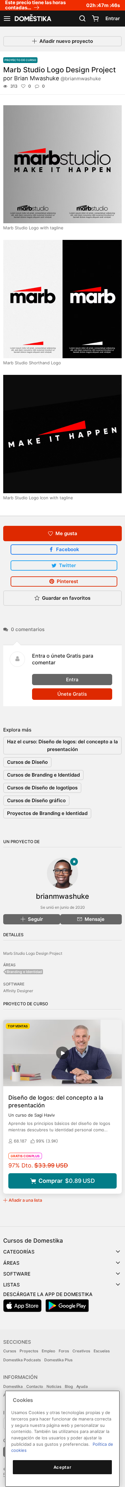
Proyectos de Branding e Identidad (47, 813)
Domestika (13, 1386)
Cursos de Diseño (27, 762)
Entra (72, 679)
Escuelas (102, 1351)
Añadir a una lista (25, 1200)
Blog (69, 1386)
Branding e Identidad (24, 971)
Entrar (112, 18)
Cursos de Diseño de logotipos (42, 788)
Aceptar (62, 1467)
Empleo (48, 1351)
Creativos (81, 1351)
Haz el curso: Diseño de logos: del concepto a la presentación (62, 745)
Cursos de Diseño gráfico (36, 800)
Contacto (34, 1386)
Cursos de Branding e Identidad (43, 775)
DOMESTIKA (32, 19)
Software (16, 1274)
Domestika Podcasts (22, 1359)
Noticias (53, 1386)
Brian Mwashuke (57, 78)
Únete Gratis (72, 694)
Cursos (9, 1351)
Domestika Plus (58, 1359)
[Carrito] (95, 19)
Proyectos (29, 1351)
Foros (64, 1351)
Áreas (11, 1263)
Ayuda (82, 1386)
